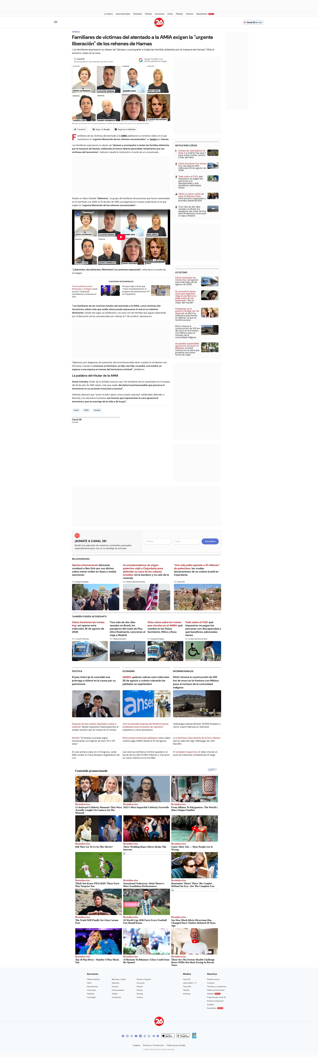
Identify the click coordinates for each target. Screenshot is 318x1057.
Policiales (90, 994)
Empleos (210, 1004)
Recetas (140, 994)
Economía (129, 671)
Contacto (211, 983)
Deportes (115, 983)
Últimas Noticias (93, 979)
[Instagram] (127, 1036)
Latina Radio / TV (190, 983)
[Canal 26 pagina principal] (159, 26)
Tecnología (91, 997)
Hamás (97, 410)
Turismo (140, 997)
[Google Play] (183, 1036)
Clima (89, 983)
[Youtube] (136, 1036)
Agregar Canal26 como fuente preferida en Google (155, 60)
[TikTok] (144, 1036)
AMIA (124, 135)
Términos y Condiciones (153, 1045)
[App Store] (168, 1036)
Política (77, 671)
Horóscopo (91, 990)
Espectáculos (92, 986)
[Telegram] (153, 1036)
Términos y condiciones (216, 986)
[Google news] (158, 1036)
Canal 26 (80, 59)
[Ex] (131, 1036)
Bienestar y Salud (119, 979)
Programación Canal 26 (216, 997)
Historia (140, 986)
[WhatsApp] (149, 1036)
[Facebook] (123, 1036)
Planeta (140, 990)
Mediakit (213, 994)
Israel (153, 139)
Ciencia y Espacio (144, 979)
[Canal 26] (159, 1022)
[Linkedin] (140, 1036)
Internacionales (183, 671)
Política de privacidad (215, 990)
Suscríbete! (210, 541)
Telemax (186, 990)
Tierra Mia (187, 986)
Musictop (186, 994)
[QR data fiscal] (194, 1037)
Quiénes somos (213, 979)
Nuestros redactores (215, 1001)
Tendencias (116, 997)
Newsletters (214, 1008)
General (76, 32)
